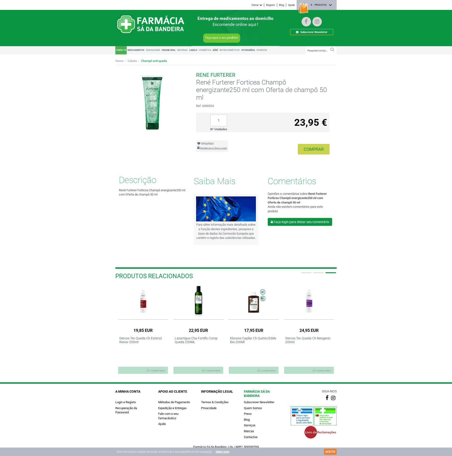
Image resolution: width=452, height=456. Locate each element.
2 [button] (318, 274)
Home (119, 61)
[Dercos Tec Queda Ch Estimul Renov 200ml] (143, 301)
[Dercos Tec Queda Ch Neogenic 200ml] (309, 301)
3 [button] (330, 274)
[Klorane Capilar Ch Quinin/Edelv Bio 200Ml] (253, 301)
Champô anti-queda (154, 61)
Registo (270, 5)
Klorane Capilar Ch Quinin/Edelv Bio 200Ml (253, 340)
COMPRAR (314, 149)
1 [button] (305, 274)
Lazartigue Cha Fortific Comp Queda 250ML (196, 340)
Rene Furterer (215, 75)
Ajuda (291, 5)
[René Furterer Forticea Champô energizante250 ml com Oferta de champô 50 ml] (152, 101)
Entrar (255, 5)
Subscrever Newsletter (313, 32)
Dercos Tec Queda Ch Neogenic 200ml (308, 340)
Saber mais (222, 451)
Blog (281, 5)
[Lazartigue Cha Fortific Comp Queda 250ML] (198, 301)
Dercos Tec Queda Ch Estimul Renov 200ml (140, 340)
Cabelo (132, 61)
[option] (143, 329)
